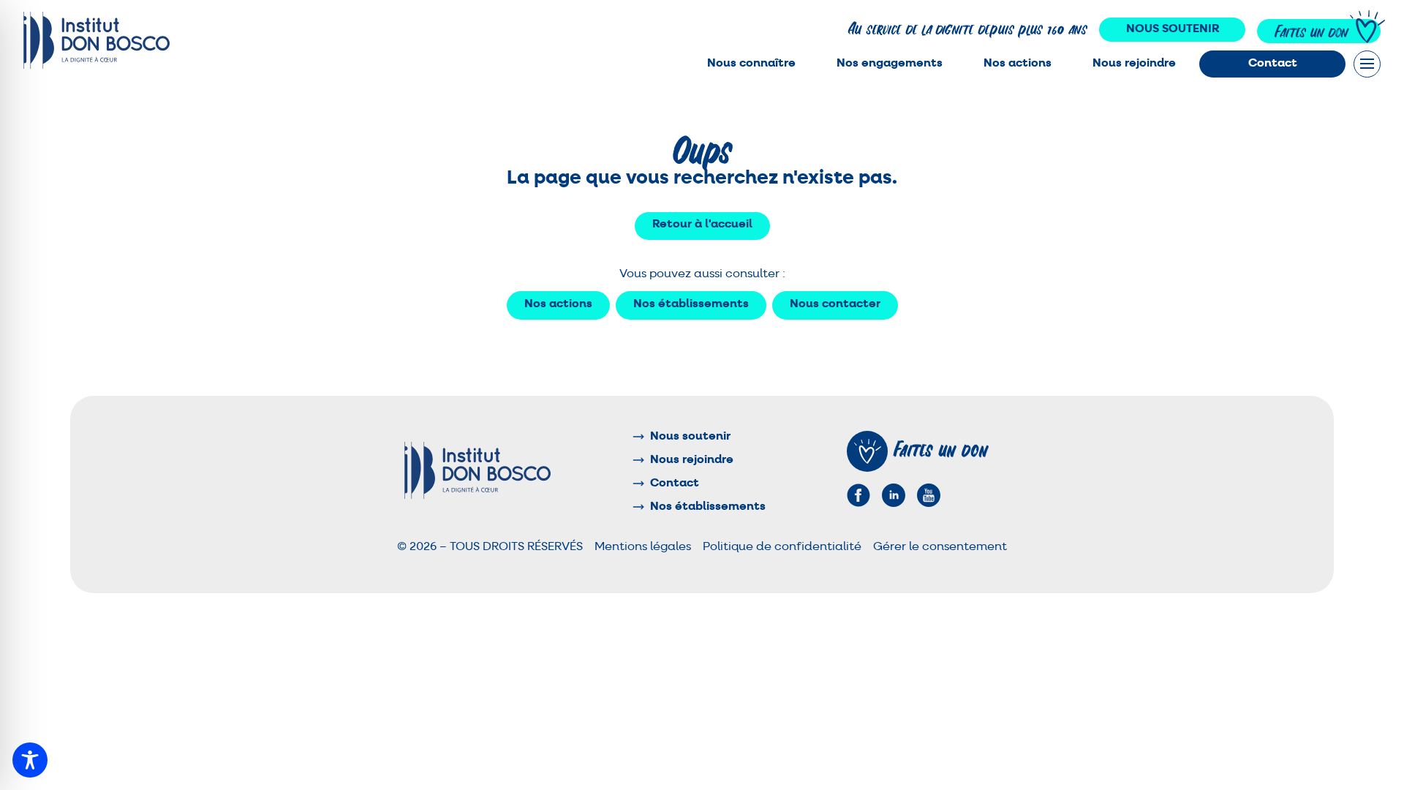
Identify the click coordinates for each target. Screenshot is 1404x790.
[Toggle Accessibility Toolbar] (30, 760)
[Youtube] (928, 495)
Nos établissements (691, 304)
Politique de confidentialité (782, 547)
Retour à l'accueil (702, 224)
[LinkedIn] (893, 495)
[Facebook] (858, 495)
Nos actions (558, 304)
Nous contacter (835, 304)
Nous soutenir (1172, 29)
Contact (1272, 63)
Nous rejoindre (1134, 63)
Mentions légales (643, 547)
